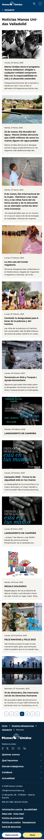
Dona (32, 835)
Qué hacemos (10, 760)
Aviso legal (18, 814)
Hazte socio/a (11, 835)
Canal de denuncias (11, 827)
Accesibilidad (30, 809)
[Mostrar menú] (39, 3)
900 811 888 (7, 802)
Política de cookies (11, 822)
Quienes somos (11, 754)
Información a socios (12, 809)
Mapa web (7, 814)
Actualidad (8, 778)
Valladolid (9, 10)
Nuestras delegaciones (23, 726)
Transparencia (29, 822)
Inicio (4, 726)
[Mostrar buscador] (34, 3)
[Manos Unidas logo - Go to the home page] (12, 4)
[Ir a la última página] (38, 714)
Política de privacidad (12, 818)
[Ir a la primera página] (6, 714)
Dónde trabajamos (13, 766)
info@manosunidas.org (13, 790)
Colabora (7, 772)
